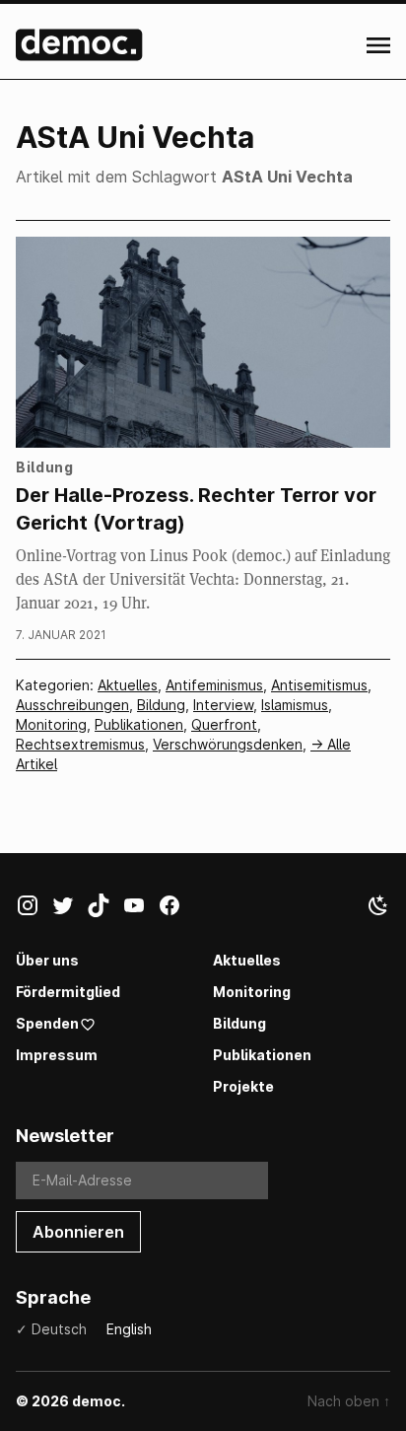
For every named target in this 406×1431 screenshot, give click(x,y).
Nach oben (348, 1401)
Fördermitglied (68, 991)
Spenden (47, 1023)
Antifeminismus (214, 685)
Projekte (243, 1086)
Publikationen (139, 724)
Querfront (224, 724)
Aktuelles (128, 685)
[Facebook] (175, 909)
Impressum (57, 1054)
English (129, 1329)
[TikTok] (104, 909)
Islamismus (294, 704)
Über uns (47, 960)
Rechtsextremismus (80, 744)
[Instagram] (33, 909)
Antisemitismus (319, 685)
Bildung (161, 704)
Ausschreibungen (72, 704)
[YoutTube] (140, 909)
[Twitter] (69, 909)
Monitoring (51, 724)
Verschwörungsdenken (228, 744)
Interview (223, 704)
